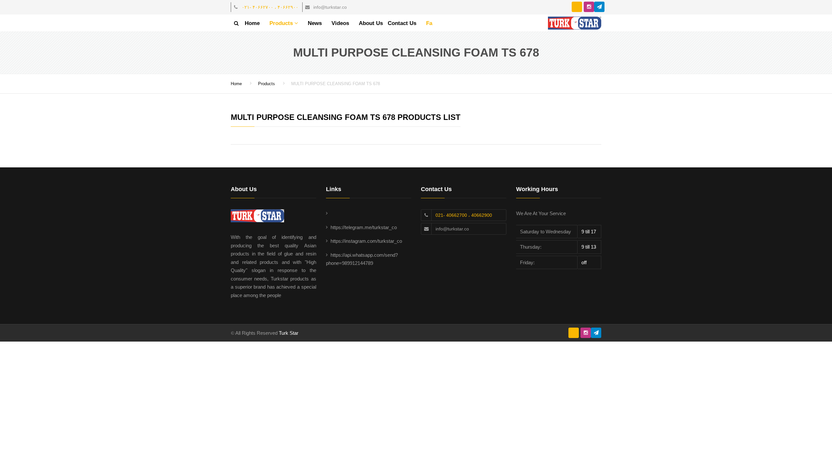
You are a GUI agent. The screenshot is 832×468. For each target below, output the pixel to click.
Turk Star (288, 333)
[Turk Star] (574, 22)
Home (252, 23)
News (315, 23)
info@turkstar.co (452, 228)
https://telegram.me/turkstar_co (364, 227)
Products (281, 23)
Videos (340, 23)
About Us (371, 23)
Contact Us (402, 23)
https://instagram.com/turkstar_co (366, 241)
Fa (429, 23)
